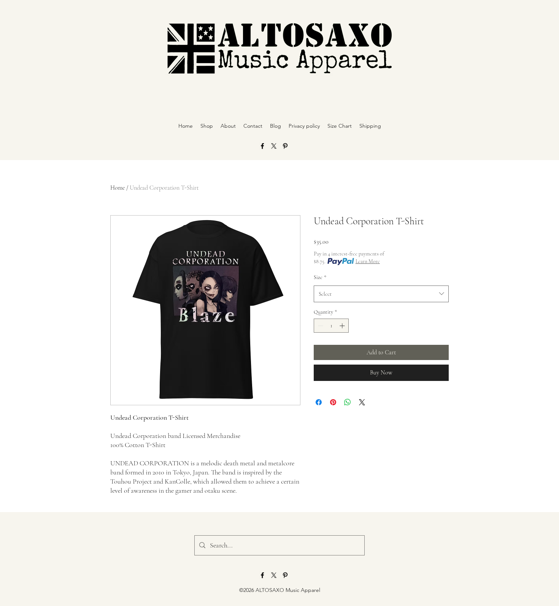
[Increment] (343, 325)
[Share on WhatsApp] (347, 402)
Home (117, 188)
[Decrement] (319, 325)
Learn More (368, 261)
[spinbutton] (331, 325)
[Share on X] (362, 402)
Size (320, 277)
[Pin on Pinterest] (333, 402)
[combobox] (381, 294)
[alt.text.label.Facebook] (262, 146)
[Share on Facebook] (318, 402)
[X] (274, 146)
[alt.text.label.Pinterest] (285, 146)
